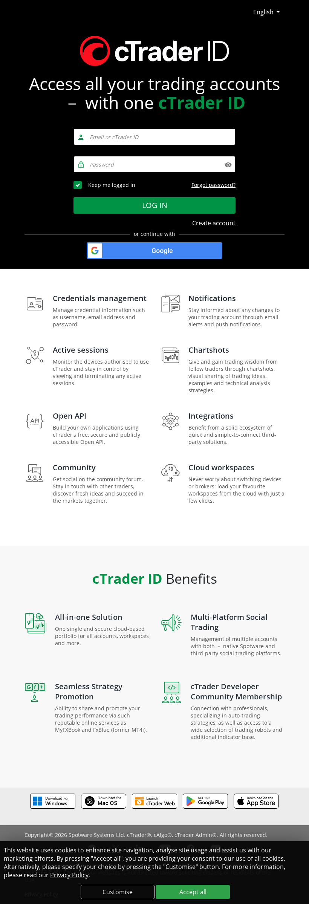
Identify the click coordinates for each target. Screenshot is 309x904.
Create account (214, 223)
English (264, 12)
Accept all (193, 892)
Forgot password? (213, 185)
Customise (117, 892)
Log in (154, 205)
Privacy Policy (69, 875)
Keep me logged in (111, 184)
